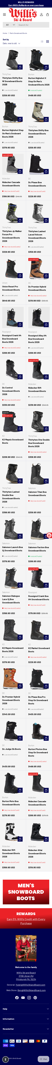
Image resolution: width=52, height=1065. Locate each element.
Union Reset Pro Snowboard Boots (11, 288)
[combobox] (26, 25)
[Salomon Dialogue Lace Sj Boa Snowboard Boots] (13, 578)
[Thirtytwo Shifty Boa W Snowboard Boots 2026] (13, 60)
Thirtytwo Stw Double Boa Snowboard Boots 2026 (39, 443)
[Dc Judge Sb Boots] (13, 731)
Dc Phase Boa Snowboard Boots (37, 184)
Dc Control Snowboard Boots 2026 (11, 390)
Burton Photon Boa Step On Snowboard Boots (38, 752)
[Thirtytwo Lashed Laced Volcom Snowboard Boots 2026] (39, 213)
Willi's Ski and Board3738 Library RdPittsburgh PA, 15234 (26, 975)
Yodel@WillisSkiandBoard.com (30, 984)
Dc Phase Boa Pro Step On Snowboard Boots (38, 700)
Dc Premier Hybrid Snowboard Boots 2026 (11, 700)
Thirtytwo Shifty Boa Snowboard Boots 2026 (38, 133)
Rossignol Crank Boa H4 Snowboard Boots (38, 598)
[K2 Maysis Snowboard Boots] (13, 421)
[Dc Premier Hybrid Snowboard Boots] (39, 268)
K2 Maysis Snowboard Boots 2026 (12, 650)
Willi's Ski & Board (14, 1058)
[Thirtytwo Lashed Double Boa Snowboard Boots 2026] (13, 473)
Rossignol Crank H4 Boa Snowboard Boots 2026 (11, 338)
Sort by (6, 39)
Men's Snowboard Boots (18, 33)
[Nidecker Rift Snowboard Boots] (39, 369)
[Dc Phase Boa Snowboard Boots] (39, 164)
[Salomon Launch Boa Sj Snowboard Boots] (13, 529)
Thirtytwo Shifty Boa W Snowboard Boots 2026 (12, 81)
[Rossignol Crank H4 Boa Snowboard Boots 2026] (13, 317)
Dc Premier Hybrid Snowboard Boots (37, 288)
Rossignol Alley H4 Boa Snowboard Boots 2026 (37, 338)
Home (5, 33)
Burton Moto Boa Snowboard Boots (11, 803)
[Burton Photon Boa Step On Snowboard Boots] (39, 731)
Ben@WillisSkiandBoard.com (32, 990)
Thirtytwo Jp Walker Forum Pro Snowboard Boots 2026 (12, 236)
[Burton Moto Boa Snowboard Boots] (13, 783)
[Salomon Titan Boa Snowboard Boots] (39, 474)
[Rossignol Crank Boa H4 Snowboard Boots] (39, 578)
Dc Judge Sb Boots (11, 749)
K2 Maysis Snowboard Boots (12, 441)
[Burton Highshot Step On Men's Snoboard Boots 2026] (13, 112)
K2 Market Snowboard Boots (39, 650)
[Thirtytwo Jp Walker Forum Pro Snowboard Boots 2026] (13, 213)
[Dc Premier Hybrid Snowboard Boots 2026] (13, 679)
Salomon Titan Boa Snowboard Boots (37, 493)
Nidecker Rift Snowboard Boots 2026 (11, 853)
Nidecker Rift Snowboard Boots (37, 389)
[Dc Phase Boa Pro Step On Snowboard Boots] (39, 679)
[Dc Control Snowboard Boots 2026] (13, 369)
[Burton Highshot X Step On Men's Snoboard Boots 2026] (39, 60)
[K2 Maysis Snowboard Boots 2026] (13, 630)
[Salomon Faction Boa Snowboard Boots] (39, 529)
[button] (5, 1059)
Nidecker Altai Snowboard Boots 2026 (37, 853)
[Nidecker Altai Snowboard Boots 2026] (39, 832)
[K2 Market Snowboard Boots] (39, 630)
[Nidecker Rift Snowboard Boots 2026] (13, 832)
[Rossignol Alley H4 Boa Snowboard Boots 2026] (39, 317)
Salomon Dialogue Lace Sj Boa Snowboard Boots (11, 599)
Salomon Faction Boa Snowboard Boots (38, 549)
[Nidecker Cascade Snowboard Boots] (13, 164)
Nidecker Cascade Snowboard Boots (11, 184)
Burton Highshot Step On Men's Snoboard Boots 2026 (12, 133)
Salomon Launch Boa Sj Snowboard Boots (12, 549)
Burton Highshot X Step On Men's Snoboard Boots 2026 (39, 81)
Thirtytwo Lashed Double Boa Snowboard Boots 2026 (11, 496)
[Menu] (4, 15)
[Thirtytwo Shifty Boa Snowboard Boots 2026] (39, 112)
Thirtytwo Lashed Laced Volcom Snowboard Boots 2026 (37, 236)
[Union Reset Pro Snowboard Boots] (13, 268)
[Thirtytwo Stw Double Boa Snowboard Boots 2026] (39, 422)
